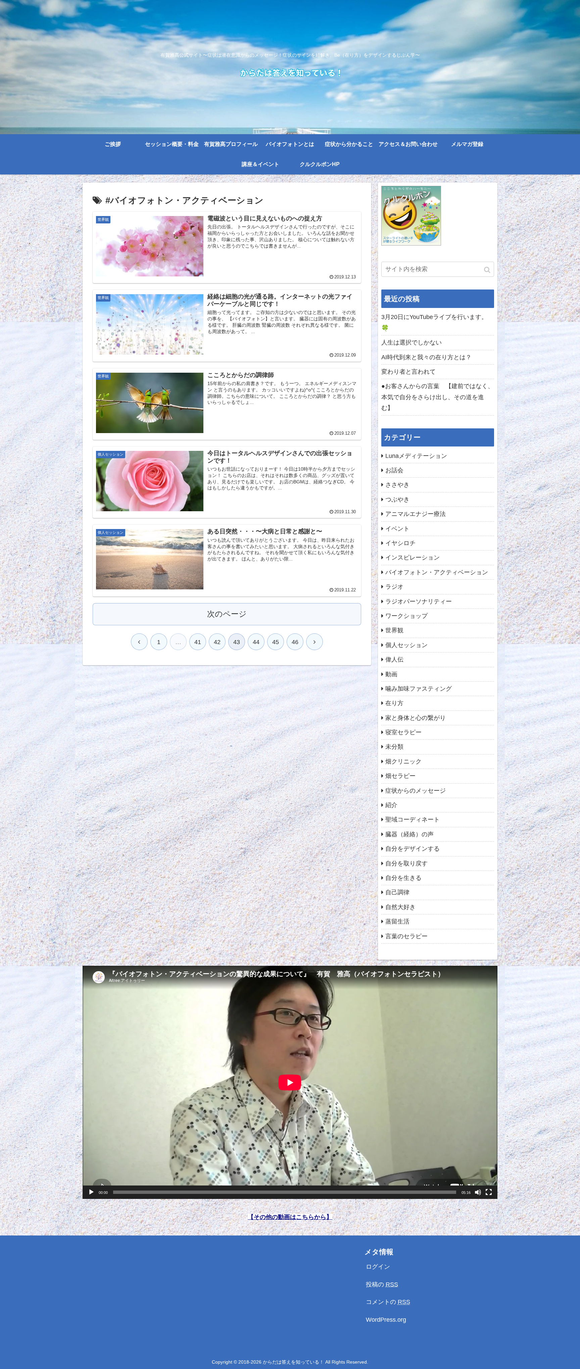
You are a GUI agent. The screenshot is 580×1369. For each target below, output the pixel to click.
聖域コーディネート (412, 819)
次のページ (227, 614)
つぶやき (397, 499)
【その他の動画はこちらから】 (290, 1217)
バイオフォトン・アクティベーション (436, 572)
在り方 (394, 703)
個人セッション (406, 645)
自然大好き (400, 907)
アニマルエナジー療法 (415, 514)
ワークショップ (406, 616)
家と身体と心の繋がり (415, 718)
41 (197, 642)
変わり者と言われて (408, 371)
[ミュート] (478, 1192)
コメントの (388, 1302)
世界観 (394, 630)
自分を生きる (403, 878)
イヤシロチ (400, 543)
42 (217, 642)
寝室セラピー (403, 732)
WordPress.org (386, 1319)
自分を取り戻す (406, 863)
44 (256, 642)
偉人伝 (394, 659)
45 (275, 642)
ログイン (378, 1266)
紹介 (391, 805)
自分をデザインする (412, 848)
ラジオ (394, 586)
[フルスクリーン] (488, 1192)
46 (295, 642)
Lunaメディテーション (416, 456)
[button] (487, 270)
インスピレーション (412, 557)
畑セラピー (400, 776)
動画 (391, 674)
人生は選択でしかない (411, 342)
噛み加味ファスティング (418, 688)
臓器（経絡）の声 (409, 834)
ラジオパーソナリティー (418, 601)
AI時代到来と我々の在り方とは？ (426, 357)
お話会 (394, 470)
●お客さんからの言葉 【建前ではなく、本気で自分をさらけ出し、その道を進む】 (437, 397)
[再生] (91, 1192)
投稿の (382, 1284)
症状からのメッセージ (415, 790)
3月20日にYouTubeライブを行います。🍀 (434, 322)
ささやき (397, 484)
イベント (397, 528)
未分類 (394, 746)
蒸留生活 (397, 921)
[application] (290, 1082)
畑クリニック (403, 761)
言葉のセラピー (406, 936)
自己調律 (397, 892)
